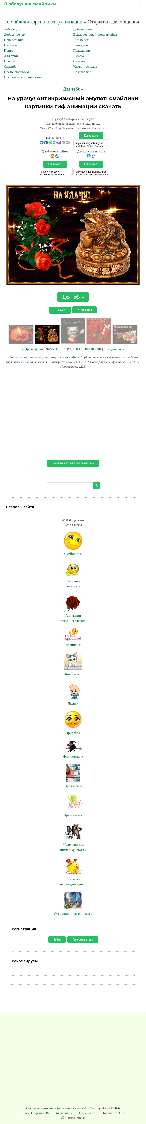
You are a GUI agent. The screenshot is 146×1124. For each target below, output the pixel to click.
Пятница (10, 45)
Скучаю (79, 61)
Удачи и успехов (85, 66)
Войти (57, 939)
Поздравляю (82, 72)
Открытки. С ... (87, 1113)
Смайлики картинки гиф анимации (33, 357)
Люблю (78, 56)
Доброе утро (13, 29)
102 (87, 349)
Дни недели (81, 40)
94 (48, 349)
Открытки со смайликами (23, 77)
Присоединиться (82, 939)
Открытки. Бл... (65, 1113)
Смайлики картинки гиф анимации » (46, 22)
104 (99, 349)
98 (64, 349)
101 (81, 349)
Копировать (91, 135)
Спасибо (10, 66)
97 (60, 349)
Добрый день (82, 29)
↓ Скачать (60, 310)
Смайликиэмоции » (73, 583)
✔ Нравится (84, 310)
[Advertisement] (73, 413)
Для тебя (11, 56)
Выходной (80, 45)
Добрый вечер (14, 34)
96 (56, 349)
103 (93, 349)
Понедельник (14, 40)
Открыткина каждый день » (73, 881)
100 (75, 349)
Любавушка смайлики (30, 3)
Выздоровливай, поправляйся (95, 34)
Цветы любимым (16, 72)
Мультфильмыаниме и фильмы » (73, 847)
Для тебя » (73, 89)
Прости (9, 61)
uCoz (121, 1113)
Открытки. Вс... (41, 1113)
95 (52, 349)
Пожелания (81, 50)
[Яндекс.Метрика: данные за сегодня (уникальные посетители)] (73, 1118)
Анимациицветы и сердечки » (73, 618)
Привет (9, 50)
